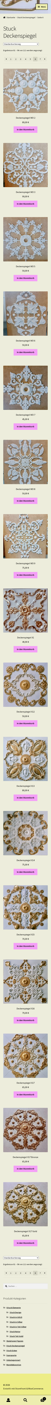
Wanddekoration (13, 1364)
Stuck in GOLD (16, 1317)
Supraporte (11, 1355)
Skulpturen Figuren (14, 1341)
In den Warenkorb (25, 129)
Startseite (11, 17)
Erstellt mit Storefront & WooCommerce (23, 1388)
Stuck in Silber (16, 1322)
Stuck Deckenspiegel (26, 17)
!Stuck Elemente (13, 1307)
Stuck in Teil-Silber (18, 1327)
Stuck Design (15, 1312)
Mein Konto (8, 1400)
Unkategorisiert (13, 1360)
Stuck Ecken (11, 1350)
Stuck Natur (15, 1331)
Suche (25, 1400)
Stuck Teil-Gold (16, 1336)
